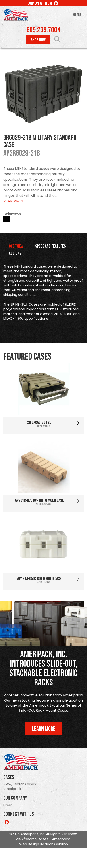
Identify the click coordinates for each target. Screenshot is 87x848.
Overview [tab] (16, 246)
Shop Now (38, 40)
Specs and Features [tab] (50, 246)
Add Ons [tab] (15, 253)
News (7, 805)
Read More (13, 200)
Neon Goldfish (56, 844)
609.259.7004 (43, 30)
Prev (9, 94)
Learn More (43, 729)
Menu (76, 14)
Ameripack (12, 788)
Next (77, 94)
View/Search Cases (19, 784)
